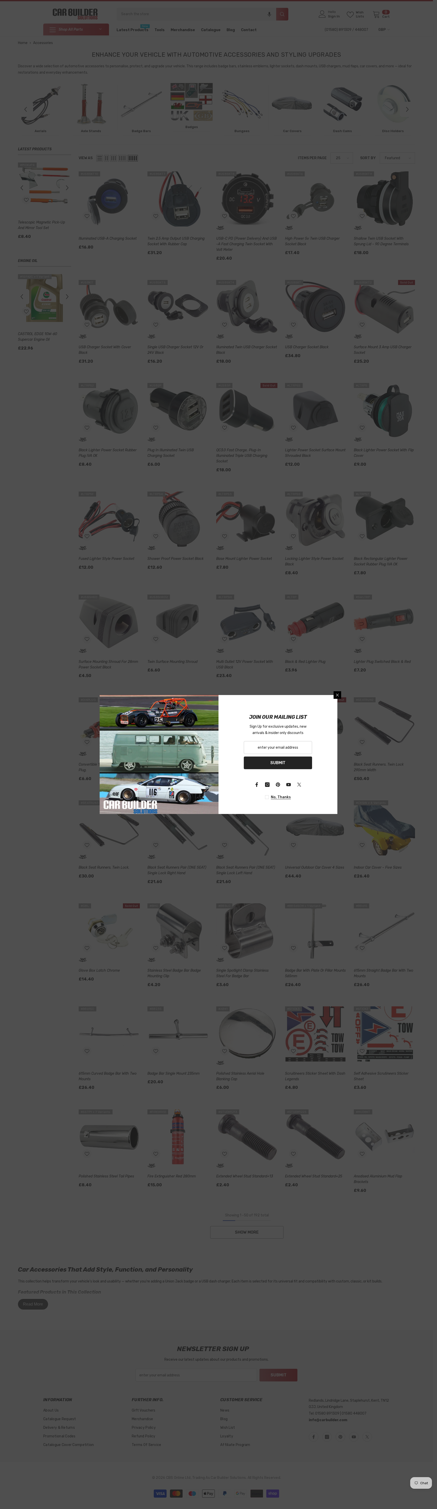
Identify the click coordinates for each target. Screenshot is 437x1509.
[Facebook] (256, 784)
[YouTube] (288, 784)
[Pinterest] (278, 784)
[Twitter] (299, 784)
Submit (278, 762)
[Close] (337, 695)
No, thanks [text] (281, 797)
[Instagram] (267, 784)
